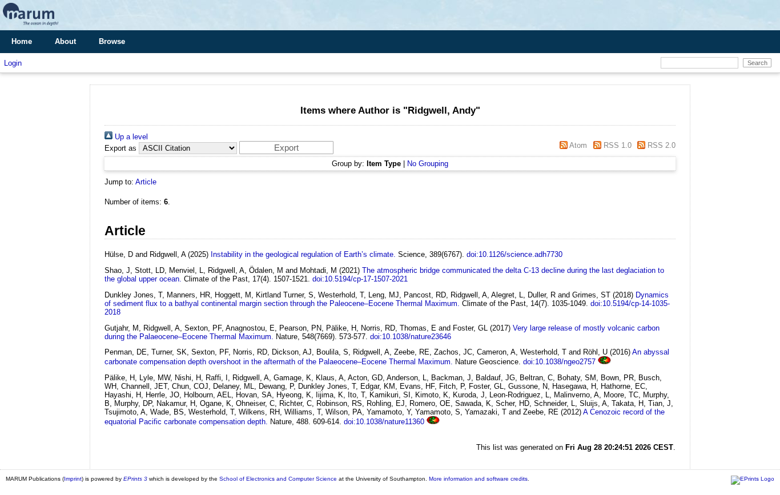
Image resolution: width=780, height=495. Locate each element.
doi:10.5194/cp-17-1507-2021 (360, 279)
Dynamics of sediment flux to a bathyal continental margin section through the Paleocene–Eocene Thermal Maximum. (386, 299)
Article (145, 182)
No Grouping (427, 163)
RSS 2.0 (660, 145)
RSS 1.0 (616, 145)
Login (13, 63)
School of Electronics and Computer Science (278, 479)
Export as (120, 148)
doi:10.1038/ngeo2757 (559, 361)
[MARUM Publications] (30, 26)
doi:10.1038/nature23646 (410, 336)
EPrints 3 (135, 479)
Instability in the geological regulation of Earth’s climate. (303, 254)
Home (21, 41)
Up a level (130, 136)
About (65, 41)
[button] (286, 147)
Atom (577, 145)
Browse (112, 41)
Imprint (73, 479)
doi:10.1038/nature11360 (384, 421)
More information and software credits (478, 479)
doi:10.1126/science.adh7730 (514, 254)
